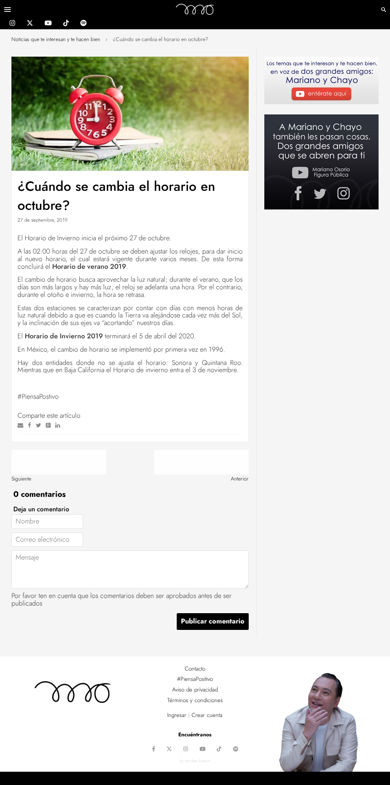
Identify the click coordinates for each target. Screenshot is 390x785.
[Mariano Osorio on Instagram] (12, 24)
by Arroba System (195, 761)
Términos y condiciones (195, 700)
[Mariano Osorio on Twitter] (30, 24)
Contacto (195, 668)
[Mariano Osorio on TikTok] (66, 24)
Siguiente (21, 478)
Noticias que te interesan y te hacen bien (55, 39)
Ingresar (176, 715)
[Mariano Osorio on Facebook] (153, 749)
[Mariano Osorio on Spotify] (83, 24)
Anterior (240, 478)
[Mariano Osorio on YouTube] (48, 24)
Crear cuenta (207, 715)
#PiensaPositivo (195, 679)
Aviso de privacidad (195, 689)
